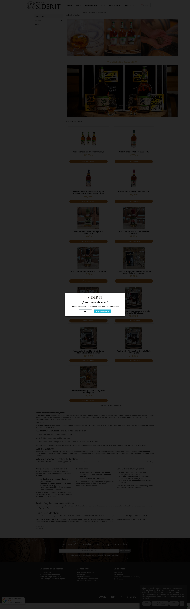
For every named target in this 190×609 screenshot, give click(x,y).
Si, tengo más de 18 (102, 311)
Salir (85, 311)
